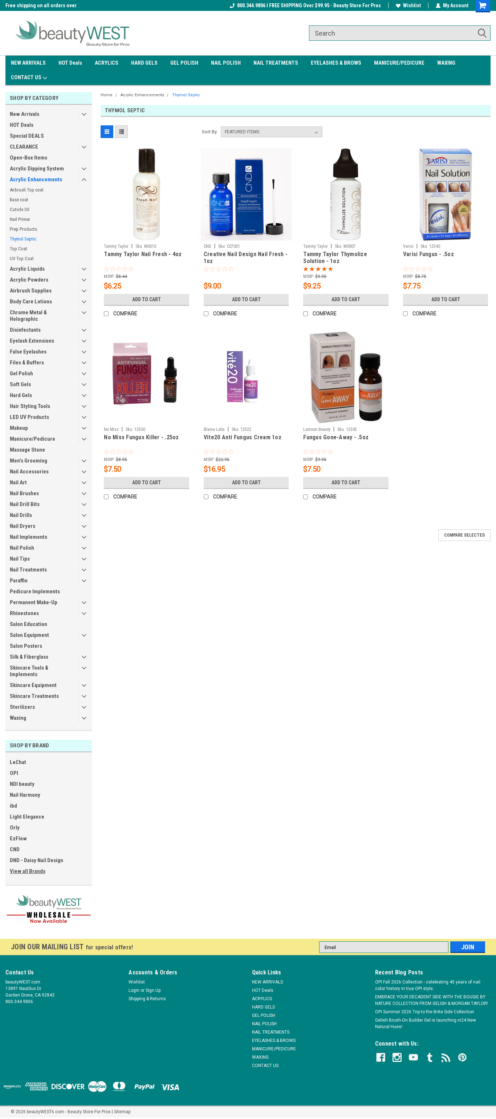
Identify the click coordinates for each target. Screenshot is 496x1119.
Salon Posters (26, 646)
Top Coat (18, 248)
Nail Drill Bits (25, 504)
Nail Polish (22, 548)
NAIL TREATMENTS (275, 63)
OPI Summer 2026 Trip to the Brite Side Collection (424, 1011)
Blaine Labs (214, 429)
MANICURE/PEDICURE (399, 63)
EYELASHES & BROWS (336, 63)
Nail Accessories (29, 471)
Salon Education (28, 624)
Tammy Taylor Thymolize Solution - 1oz (335, 257)
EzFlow (18, 838)
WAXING (446, 63)
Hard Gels (21, 395)
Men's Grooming (28, 460)
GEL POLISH (184, 63)
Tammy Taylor (116, 246)
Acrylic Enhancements (36, 179)
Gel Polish (21, 373)
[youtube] (413, 1057)
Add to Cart (146, 299)
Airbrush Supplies (31, 290)
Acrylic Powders (29, 279)
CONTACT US (26, 77)
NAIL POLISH (226, 63)
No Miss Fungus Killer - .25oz (141, 437)
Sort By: (210, 131)
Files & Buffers (27, 362)
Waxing (18, 718)
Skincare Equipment (33, 685)
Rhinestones (24, 613)
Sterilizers (22, 707)
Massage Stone (27, 450)
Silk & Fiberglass (29, 657)
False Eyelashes (28, 351)
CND (15, 849)
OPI (14, 773)
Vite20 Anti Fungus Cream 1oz (242, 437)
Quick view (147, 235)
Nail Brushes (24, 493)
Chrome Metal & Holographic (28, 315)
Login (134, 990)
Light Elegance (27, 816)
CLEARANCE (24, 147)
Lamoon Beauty (316, 429)
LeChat (18, 762)
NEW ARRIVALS (28, 63)
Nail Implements (28, 537)
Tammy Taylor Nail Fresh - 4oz (143, 254)
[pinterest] (462, 1057)
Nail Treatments (28, 569)
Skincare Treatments (34, 696)
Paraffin (19, 580)
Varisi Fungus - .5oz (428, 254)
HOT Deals (70, 63)
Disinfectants (25, 330)
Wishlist (412, 5)
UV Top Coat (22, 258)
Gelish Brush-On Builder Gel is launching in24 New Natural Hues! (425, 1023)
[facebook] (380, 1057)
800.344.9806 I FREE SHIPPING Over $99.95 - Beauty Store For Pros (309, 5)
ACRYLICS (106, 63)
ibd (13, 806)
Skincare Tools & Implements (29, 671)
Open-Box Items (28, 157)
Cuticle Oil (19, 209)
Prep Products (23, 229)
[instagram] (397, 1057)
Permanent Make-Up (33, 602)
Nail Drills (21, 515)
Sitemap (122, 1111)
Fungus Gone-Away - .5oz (336, 437)
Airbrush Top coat (27, 190)
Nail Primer (20, 219)
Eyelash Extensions (32, 341)
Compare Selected (464, 535)
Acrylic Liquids (27, 269)
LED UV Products (29, 417)
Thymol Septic (23, 239)
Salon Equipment (29, 635)
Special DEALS (27, 136)
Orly (15, 827)
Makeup (19, 428)
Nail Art (18, 482)
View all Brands (27, 871)
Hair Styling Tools (30, 406)
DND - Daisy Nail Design (36, 860)
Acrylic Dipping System (37, 168)
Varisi (408, 246)
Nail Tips (20, 559)
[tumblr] (429, 1057)
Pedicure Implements (35, 591)
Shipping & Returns (147, 998)
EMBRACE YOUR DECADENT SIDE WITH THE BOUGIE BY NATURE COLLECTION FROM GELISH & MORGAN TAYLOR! (431, 1000)
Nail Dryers (22, 526)
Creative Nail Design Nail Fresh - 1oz (246, 257)
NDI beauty (22, 784)
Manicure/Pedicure (32, 439)
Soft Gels (20, 384)
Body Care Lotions (31, 301)
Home (107, 95)
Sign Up (153, 990)
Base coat (19, 199)
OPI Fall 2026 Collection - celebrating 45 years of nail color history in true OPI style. (427, 985)
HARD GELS (144, 63)
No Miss (111, 429)
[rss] (446, 1057)
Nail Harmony (25, 795)
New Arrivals (24, 114)
